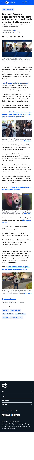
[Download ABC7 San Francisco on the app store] (6, 415)
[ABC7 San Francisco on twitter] (7, 410)
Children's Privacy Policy (7, 423)
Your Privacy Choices (14, 421)
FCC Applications (6, 426)
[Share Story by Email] (19, 36)
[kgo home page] (4, 385)
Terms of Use (5, 424)
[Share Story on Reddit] (11, 36)
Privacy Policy (5, 421)
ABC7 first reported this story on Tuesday (15, 83)
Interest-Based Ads (13, 424)
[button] (2, 2)
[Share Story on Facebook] (2, 36)
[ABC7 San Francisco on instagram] (11, 410)
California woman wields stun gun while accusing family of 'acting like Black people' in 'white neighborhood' (16, 114)
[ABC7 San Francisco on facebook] (3, 410)
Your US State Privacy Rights (20, 423)
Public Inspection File (24, 424)
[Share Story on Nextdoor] (15, 36)
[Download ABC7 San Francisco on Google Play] (15, 415)
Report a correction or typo (9, 299)
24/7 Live (12, 2)
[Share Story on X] (6, 36)
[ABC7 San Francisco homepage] (7, 2)
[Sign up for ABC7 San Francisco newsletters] (16, 410)
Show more (27, 140)
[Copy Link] (23, 36)
